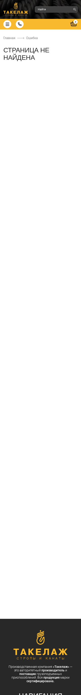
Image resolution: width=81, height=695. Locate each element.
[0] (74, 26)
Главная (9, 38)
